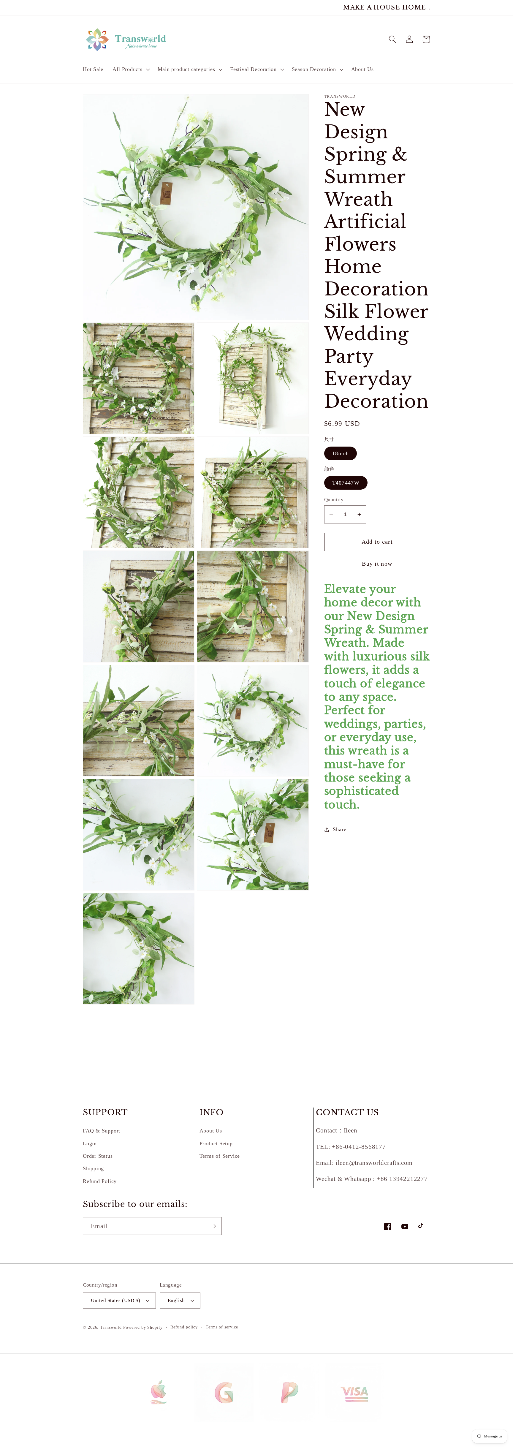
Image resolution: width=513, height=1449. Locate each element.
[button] (130, 69)
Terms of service (222, 1327)
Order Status (98, 1156)
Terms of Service (220, 1156)
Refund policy (184, 1327)
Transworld (111, 1327)
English (176, 1300)
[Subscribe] (213, 1226)
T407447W (346, 483)
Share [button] (339, 830)
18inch (340, 453)
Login (90, 1143)
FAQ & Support (101, 1131)
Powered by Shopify (142, 1327)
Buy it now (377, 564)
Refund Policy (100, 1181)
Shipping (93, 1168)
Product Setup (216, 1143)
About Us (211, 1131)
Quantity (334, 499)
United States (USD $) (115, 1300)
